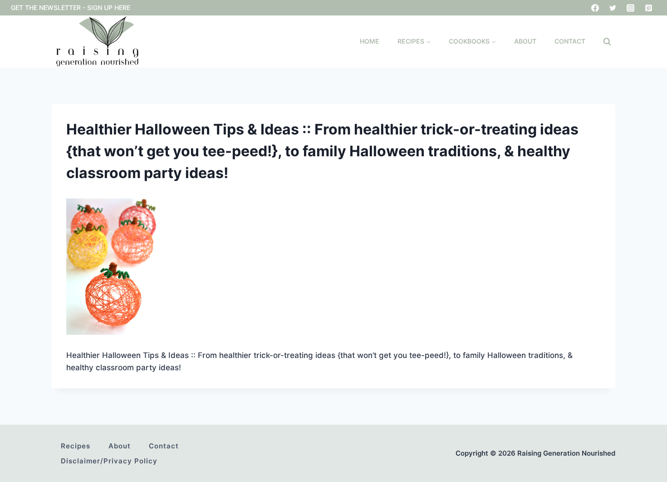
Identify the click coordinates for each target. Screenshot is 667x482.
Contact (569, 41)
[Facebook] (595, 7)
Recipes (75, 446)
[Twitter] (613, 7)
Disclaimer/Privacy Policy (109, 461)
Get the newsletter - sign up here (70, 7)
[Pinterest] (648, 7)
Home (369, 41)
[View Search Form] (607, 42)
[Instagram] (630, 7)
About (525, 41)
